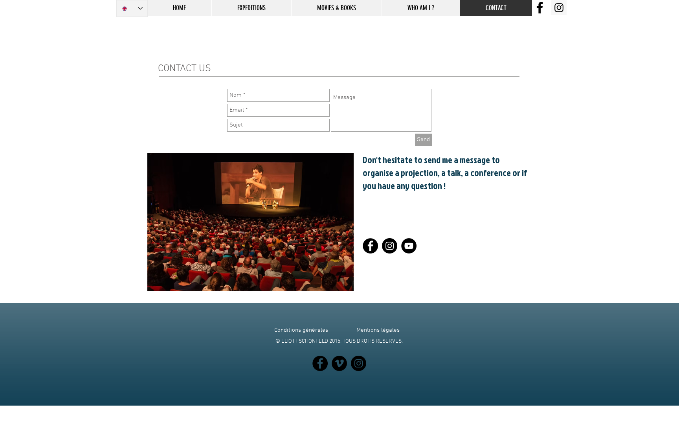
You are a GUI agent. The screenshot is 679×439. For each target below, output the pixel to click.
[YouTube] (409, 245)
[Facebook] (370, 245)
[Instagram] (389, 245)
